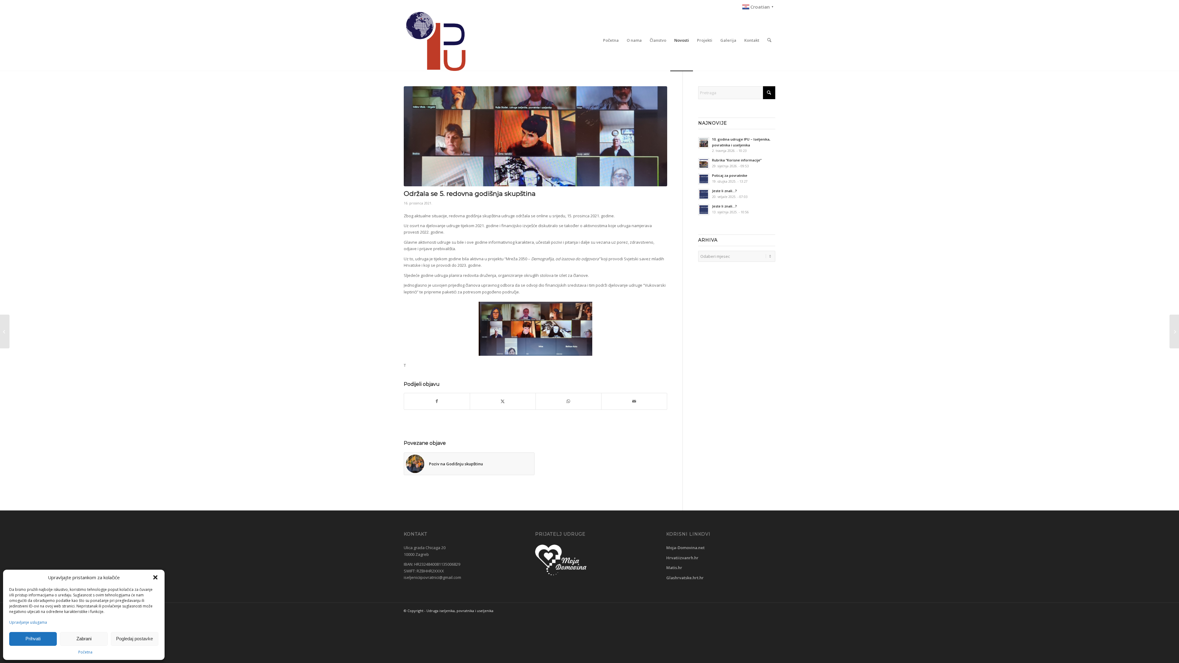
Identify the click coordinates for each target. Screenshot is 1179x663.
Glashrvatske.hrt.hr (685, 577)
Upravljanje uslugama (28, 622)
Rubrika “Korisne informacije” (736, 160)
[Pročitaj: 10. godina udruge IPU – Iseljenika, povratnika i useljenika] (703, 142)
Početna (85, 652)
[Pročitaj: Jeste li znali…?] (703, 194)
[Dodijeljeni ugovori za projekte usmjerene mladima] (1174, 331)
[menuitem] (757, 6)
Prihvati (33, 638)
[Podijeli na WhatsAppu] (568, 401)
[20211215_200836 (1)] (535, 136)
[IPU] (434, 40)
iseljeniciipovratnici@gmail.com (432, 577)
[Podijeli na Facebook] (437, 401)
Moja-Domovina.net (685, 547)
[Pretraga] (769, 40)
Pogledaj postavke (134, 638)
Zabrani (83, 638)
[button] (155, 577)
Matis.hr (674, 567)
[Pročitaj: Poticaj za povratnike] (703, 178)
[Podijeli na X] (502, 401)
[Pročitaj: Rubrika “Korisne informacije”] (703, 163)
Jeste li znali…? (724, 190)
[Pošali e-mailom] (634, 401)
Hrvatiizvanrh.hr (682, 557)
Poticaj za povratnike (729, 175)
